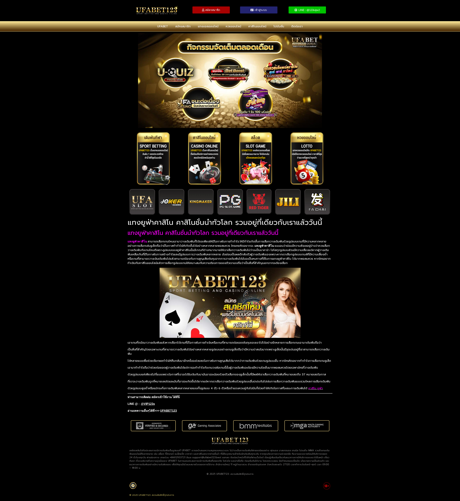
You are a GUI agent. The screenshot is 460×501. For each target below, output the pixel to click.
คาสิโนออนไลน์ (257, 26)
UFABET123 (168, 410)
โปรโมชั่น (278, 26)
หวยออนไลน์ (233, 26)
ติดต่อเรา (297, 26)
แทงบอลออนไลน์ (208, 26)
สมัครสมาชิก (183, 26)
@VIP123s (148, 403)
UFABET (162, 26)
